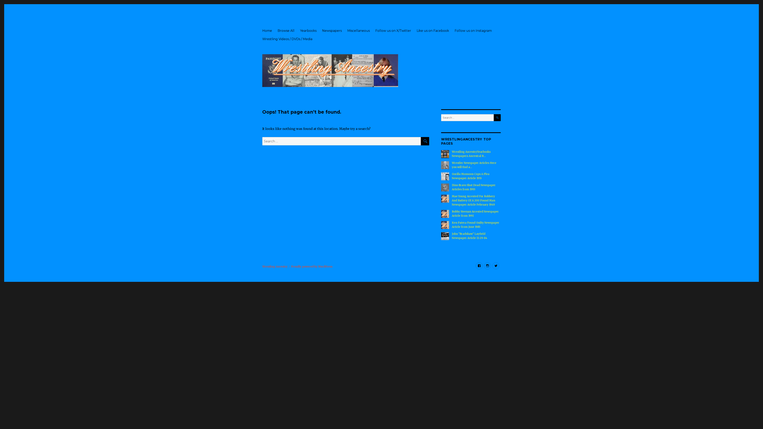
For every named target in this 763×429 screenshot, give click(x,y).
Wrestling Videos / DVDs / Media (287, 39)
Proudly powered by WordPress (311, 266)
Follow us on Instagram (473, 31)
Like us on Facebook (433, 31)
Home (267, 31)
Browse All (286, 31)
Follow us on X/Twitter (393, 31)
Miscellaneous (358, 31)
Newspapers (332, 31)
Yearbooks (308, 31)
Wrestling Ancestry (275, 266)
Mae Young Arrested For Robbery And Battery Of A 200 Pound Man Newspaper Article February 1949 (473, 200)
